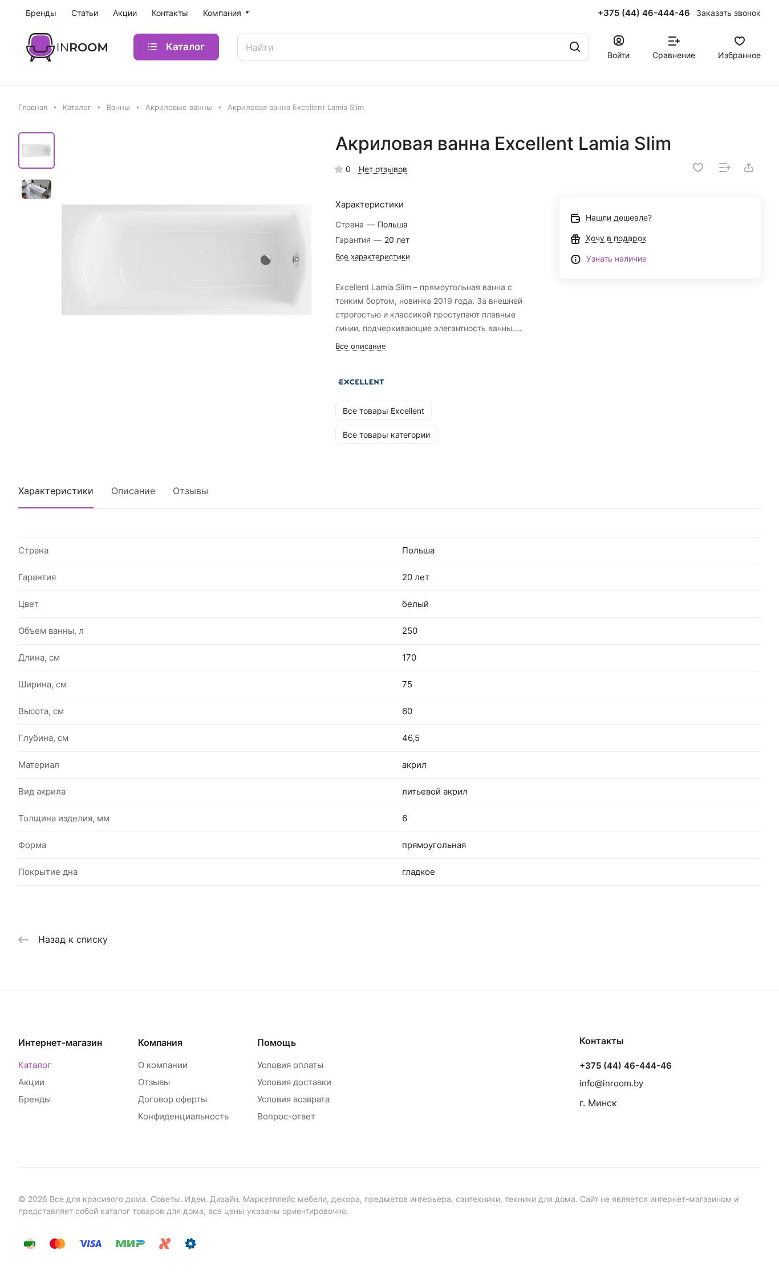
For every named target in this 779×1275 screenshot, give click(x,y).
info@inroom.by (611, 1083)
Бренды (34, 1099)
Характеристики (56, 490)
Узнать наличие (616, 258)
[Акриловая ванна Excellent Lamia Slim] (187, 260)
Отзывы (190, 490)
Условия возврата (293, 1099)
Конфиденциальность (183, 1116)
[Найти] (575, 47)
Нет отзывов (383, 169)
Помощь (276, 1042)
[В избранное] (698, 168)
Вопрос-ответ (286, 1116)
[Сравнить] (725, 168)
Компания (160, 1042)
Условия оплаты (290, 1065)
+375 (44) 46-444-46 (644, 13)
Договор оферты (172, 1099)
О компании (163, 1065)
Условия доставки (294, 1082)
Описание (133, 490)
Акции (31, 1082)
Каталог (34, 1065)
